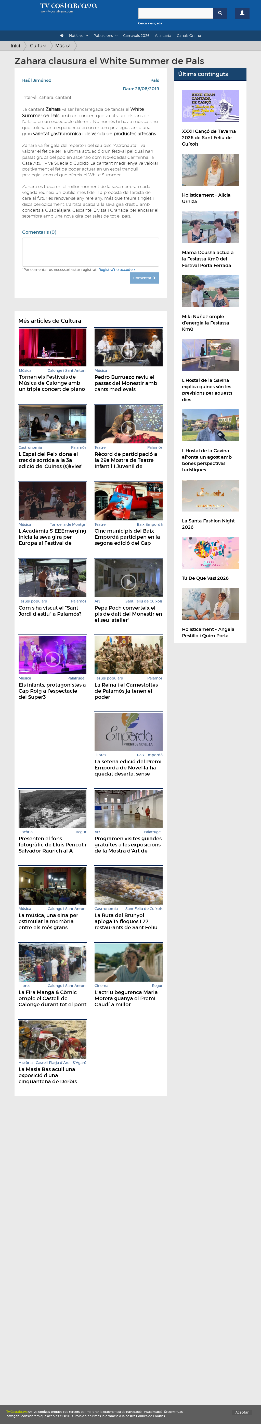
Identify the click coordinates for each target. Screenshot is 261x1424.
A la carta (163, 35)
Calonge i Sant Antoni (67, 370)
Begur (81, 832)
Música (63, 45)
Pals (154, 80)
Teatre (100, 447)
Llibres (100, 755)
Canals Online (189, 35)
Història (26, 832)
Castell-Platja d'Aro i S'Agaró (61, 1063)
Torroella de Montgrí (68, 524)
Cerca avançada (150, 23)
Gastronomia (30, 447)
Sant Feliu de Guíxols (144, 601)
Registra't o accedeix (117, 269)
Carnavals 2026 (136, 35)
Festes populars (33, 601)
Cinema (101, 986)
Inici (15, 45)
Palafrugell (77, 678)
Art (97, 601)
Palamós (78, 447)
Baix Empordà (150, 524)
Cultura (38, 45)
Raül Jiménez (36, 80)
